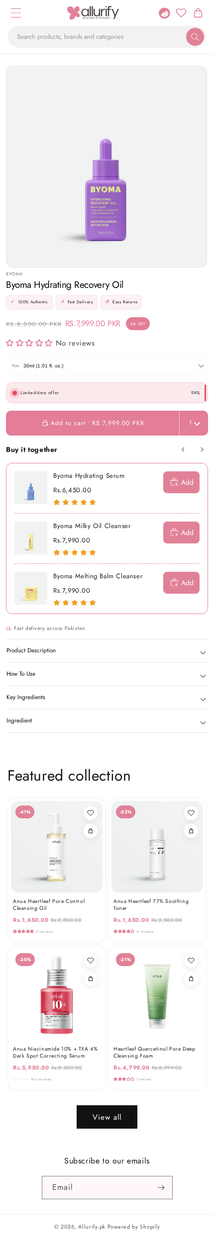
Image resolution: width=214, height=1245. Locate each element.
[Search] (195, 37)
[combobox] (107, 37)
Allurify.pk (92, 1227)
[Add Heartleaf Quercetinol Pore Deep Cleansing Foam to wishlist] (191, 960)
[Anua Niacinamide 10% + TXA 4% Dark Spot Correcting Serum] (57, 994)
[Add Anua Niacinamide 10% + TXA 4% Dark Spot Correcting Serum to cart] (90, 978)
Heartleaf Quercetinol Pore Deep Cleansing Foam (154, 1052)
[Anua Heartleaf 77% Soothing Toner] (157, 846)
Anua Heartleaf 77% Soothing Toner (151, 904)
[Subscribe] (161, 1187)
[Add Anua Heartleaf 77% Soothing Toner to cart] (191, 830)
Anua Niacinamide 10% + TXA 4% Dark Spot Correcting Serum (55, 1052)
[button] (16, 13)
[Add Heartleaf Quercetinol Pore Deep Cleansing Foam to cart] (191, 978)
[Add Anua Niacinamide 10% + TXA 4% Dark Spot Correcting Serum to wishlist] (90, 960)
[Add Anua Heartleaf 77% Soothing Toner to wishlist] (191, 812)
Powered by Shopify (133, 1227)
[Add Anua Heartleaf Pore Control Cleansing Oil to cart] (90, 830)
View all (107, 1117)
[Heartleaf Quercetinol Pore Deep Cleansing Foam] (157, 994)
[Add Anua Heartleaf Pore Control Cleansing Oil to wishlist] (90, 812)
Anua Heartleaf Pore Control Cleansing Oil (49, 904)
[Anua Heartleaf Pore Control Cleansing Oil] (57, 846)
